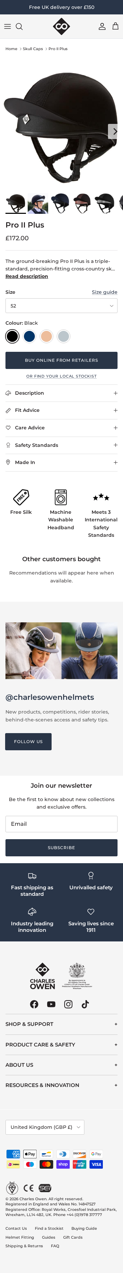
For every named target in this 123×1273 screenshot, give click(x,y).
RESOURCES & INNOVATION (42, 1085)
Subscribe (61, 847)
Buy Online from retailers (61, 360)
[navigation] (61, 1024)
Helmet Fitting (19, 1237)
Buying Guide (84, 1228)
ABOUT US (19, 1065)
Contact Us (16, 1228)
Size (10, 292)
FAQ (55, 1245)
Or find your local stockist (61, 376)
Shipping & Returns (24, 1245)
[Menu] (7, 26)
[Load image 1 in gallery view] (61, 128)
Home (11, 48)
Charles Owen (32, 1198)
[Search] (22, 26)
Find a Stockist (49, 1228)
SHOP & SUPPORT (29, 1024)
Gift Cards (73, 1237)
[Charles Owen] (61, 26)
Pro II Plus (58, 48)
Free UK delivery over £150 (61, 7)
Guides (48, 1237)
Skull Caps (33, 48)
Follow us (28, 741)
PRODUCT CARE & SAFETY (40, 1044)
